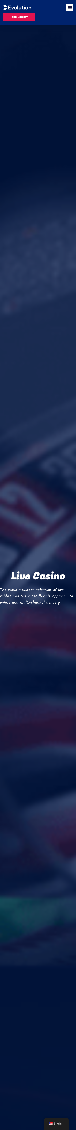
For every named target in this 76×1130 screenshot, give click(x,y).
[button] (69, 7)
